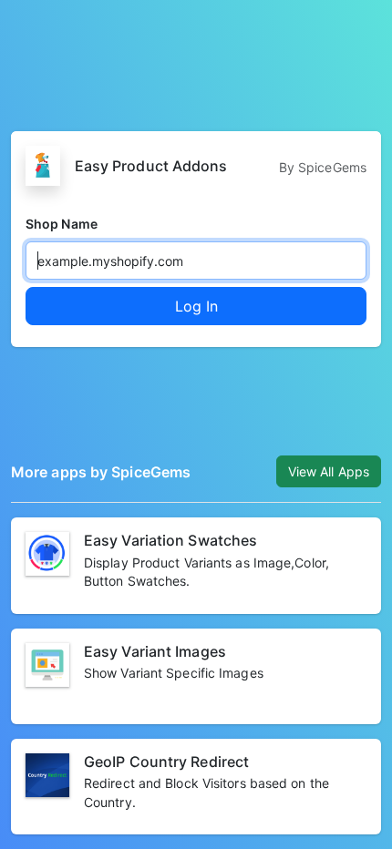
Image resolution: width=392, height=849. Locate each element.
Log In (196, 306)
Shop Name (62, 223)
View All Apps (328, 471)
